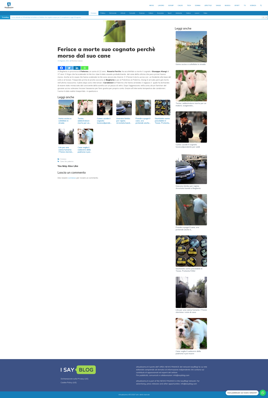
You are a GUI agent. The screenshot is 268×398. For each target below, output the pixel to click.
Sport (237, 5)
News (151, 5)
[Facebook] (61, 68)
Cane (62, 161)
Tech (189, 5)
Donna (197, 5)
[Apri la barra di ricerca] (261, 5)
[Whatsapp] (84, 68)
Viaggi (218, 5)
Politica (102, 13)
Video (205, 13)
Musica (227, 5)
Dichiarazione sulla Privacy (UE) (74, 379)
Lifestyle (208, 5)
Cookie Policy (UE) (69, 382)
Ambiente (179, 13)
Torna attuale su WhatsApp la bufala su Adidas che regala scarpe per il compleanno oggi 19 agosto (46, 17)
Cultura (151, 13)
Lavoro (161, 5)
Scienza (253, 5)
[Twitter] (69, 68)
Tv (245, 5)
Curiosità (132, 13)
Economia (160, 13)
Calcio (180, 5)
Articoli (123, 13)
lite (66, 161)
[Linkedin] (77, 68)
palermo (70, 161)
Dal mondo (112, 13)
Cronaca (93, 13)
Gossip (171, 5)
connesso (72, 178)
